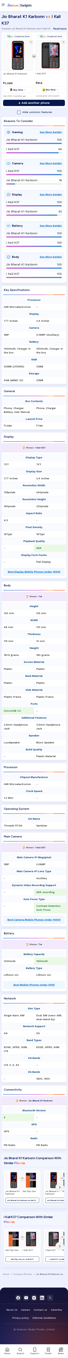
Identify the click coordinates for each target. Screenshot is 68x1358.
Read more (60, 28)
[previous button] (8, 1187)
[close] (31, 42)
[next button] (59, 1187)
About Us (11, 1309)
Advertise (56, 1309)
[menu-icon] (4, 5)
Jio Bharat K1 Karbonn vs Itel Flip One (23, 1200)
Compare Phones (22, 1274)
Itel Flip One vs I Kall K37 (22, 1259)
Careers (25, 1309)
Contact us (40, 1309)
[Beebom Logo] (19, 5)
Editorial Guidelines (44, 1317)
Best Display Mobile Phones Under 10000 (34, 571)
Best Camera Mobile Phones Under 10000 (34, 919)
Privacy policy (20, 1317)
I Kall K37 (41, 73)
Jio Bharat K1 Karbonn (15, 73)
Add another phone (34, 103)
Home (6, 1274)
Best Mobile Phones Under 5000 (34, 984)
